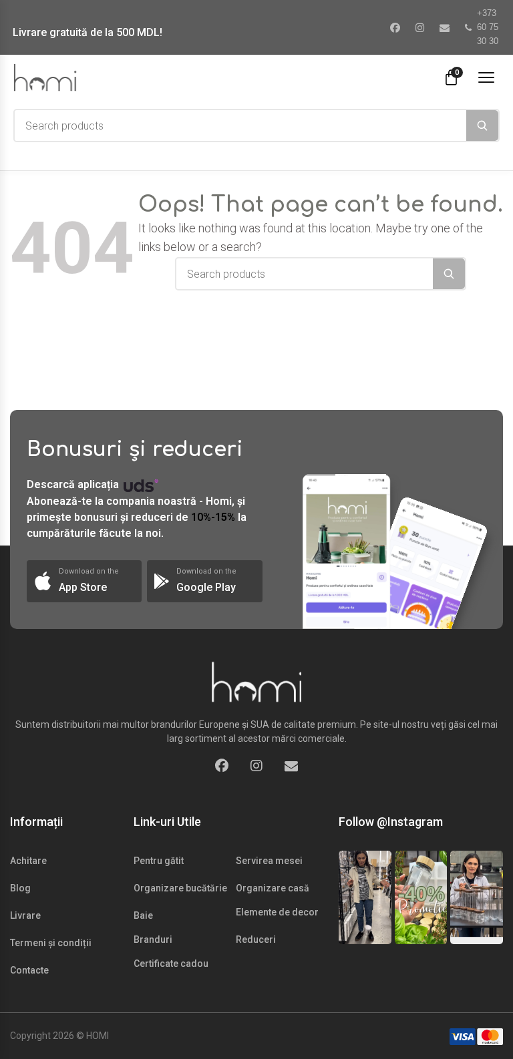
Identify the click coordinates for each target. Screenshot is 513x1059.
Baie (143, 915)
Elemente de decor (277, 912)
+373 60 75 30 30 (487, 27)
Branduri (153, 939)
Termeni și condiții (51, 942)
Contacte (29, 970)
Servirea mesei (269, 860)
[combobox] (240, 125)
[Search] (482, 125)
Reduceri (256, 939)
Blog (20, 888)
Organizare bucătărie (180, 888)
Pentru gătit (159, 860)
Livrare (25, 915)
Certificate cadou (171, 963)
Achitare (28, 860)
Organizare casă (272, 888)
